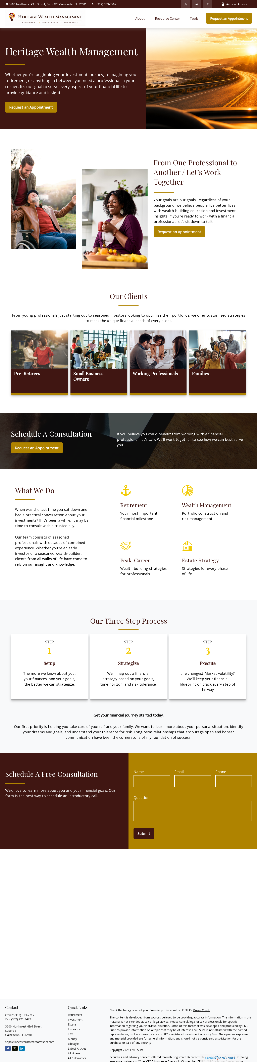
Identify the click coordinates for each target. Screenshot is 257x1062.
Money (72, 1039)
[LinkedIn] (196, 4)
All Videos (74, 1053)
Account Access (236, 4)
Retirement (75, 1015)
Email (179, 771)
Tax (70, 1034)
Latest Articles (77, 1048)
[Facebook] (207, 4)
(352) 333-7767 (106, 4)
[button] (140, 18)
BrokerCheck (201, 1010)
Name (139, 771)
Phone (220, 771)
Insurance (74, 1029)
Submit (144, 833)
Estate (72, 1024)
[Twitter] (185, 4)
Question (141, 797)
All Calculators (77, 1058)
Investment (75, 1019)
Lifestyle (73, 1044)
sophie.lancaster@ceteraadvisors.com (29, 1042)
